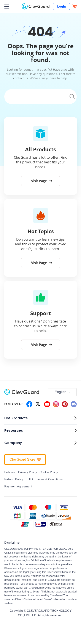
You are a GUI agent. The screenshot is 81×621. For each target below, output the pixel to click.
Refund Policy (13, 479)
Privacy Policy (27, 472)
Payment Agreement (18, 486)
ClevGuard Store (22, 459)
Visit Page (39, 181)
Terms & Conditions (49, 479)
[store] (74, 6)
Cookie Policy (49, 472)
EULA (29, 479)
